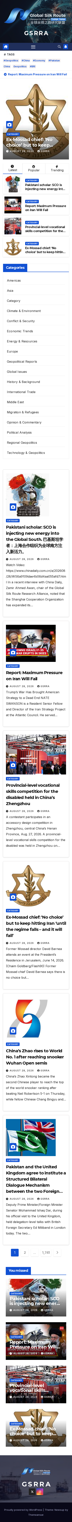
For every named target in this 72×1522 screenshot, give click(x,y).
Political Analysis (19, 432)
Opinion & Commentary (24, 422)
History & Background (23, 382)
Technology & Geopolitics (26, 453)
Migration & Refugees (23, 412)
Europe (12, 351)
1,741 (46, 1253)
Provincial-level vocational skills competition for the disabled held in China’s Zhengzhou (45, 233)
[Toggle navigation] (33, 47)
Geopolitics (19, 66)
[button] (59, 47)
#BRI (32, 66)
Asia (10, 291)
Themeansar (35, 1514)
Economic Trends (20, 331)
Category (13, 134)
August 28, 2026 (22, 151)
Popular (34, 170)
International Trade (21, 392)
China (7, 66)
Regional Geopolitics (22, 442)
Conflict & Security (21, 321)
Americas (14, 280)
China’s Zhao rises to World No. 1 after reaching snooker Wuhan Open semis (35, 1057)
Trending (57, 170)
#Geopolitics (11, 60)
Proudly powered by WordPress (23, 1509)
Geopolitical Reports (22, 361)
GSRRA (45, 151)
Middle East (15, 402)
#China (26, 60)
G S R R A (36, 33)
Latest (12, 170)
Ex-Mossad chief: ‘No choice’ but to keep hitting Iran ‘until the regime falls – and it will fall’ (45, 254)
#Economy (39, 60)
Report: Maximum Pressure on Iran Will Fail (45, 208)
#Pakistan (54, 60)
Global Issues (17, 372)
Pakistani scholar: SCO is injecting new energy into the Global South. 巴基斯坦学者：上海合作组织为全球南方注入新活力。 (34, 539)
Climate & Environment (24, 311)
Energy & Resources (22, 341)
